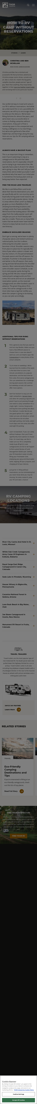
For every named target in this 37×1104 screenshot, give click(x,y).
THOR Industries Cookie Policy (24, 1090)
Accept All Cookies (18, 1100)
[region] (18, 1089)
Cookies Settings (18, 1094)
